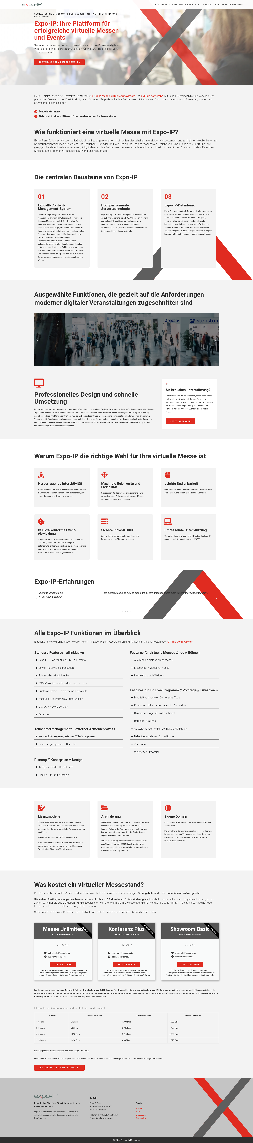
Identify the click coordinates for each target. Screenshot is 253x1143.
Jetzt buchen (63, 964)
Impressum (141, 1115)
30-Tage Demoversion (179, 641)
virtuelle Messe (101, 96)
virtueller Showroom (123, 96)
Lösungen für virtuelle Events (175, 5)
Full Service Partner (229, 5)
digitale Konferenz (152, 96)
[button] (37, 339)
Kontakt (139, 1108)
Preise (207, 5)
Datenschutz (142, 1118)
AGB (138, 1112)
